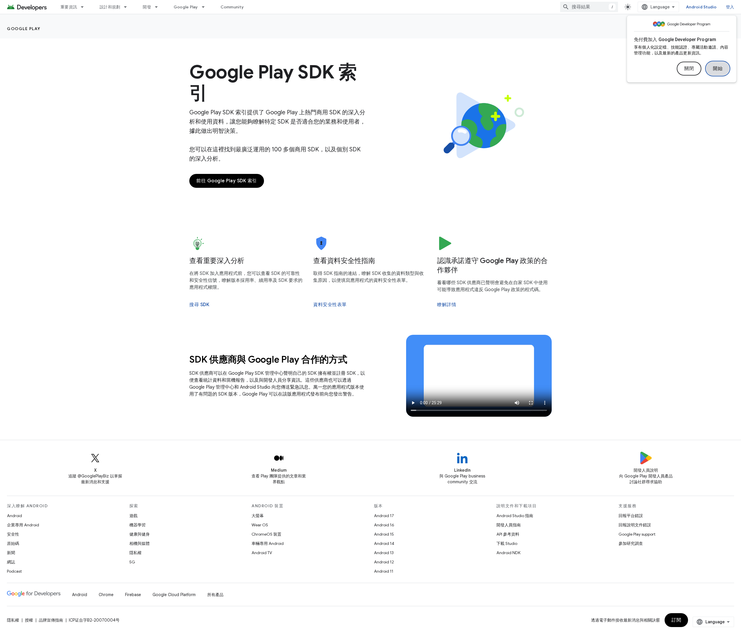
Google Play (186, 7)
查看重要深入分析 (216, 260)
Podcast (14, 571)
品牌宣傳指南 (51, 620)
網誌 (11, 562)
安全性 (13, 534)
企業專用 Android (23, 525)
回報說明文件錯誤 (635, 525)
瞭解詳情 (446, 305)
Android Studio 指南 (514, 515)
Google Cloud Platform (174, 594)
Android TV (262, 552)
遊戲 (133, 515)
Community (232, 7)
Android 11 (383, 571)
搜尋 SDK (199, 305)
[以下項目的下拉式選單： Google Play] (206, 7)
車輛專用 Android (268, 543)
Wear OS (260, 525)
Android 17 (384, 515)
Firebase (133, 594)
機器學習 (137, 525)
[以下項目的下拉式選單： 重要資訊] (85, 7)
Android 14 (384, 543)
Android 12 (384, 562)
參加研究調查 (631, 543)
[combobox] (589, 7)
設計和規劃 (110, 7)
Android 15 (384, 534)
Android (14, 515)
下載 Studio (506, 543)
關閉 (689, 68)
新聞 (11, 552)
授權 (29, 620)
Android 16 (384, 525)
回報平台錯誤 (631, 515)
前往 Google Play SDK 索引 (226, 181)
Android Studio (701, 7)
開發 (147, 7)
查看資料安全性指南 (344, 260)
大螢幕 (258, 515)
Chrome (106, 594)
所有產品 (215, 594)
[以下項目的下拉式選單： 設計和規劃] (128, 7)
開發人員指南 (508, 525)
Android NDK (508, 552)
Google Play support (637, 534)
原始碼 (13, 543)
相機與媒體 (139, 543)
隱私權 (135, 552)
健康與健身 (139, 534)
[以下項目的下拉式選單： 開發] (159, 7)
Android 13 (384, 552)
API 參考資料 (507, 534)
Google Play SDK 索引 (273, 82)
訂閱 (676, 620)
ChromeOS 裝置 (266, 534)
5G (132, 562)
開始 (717, 68)
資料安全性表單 (330, 305)
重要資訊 (68, 7)
